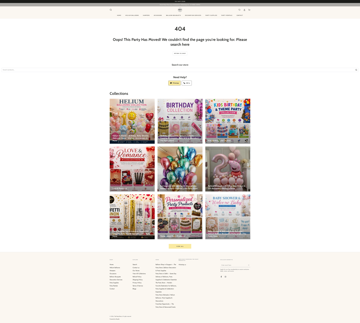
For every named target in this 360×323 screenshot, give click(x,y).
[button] (110, 10)
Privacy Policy (137, 283)
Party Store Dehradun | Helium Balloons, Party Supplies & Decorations (165, 298)
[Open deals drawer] (239, 10)
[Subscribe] (249, 265)
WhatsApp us (182, 264)
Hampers (112, 271)
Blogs (134, 289)
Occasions (113, 274)
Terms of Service (138, 286)
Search (135, 264)
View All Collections (139, 274)
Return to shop (180, 53)
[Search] (356, 70)
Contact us (136, 268)
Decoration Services (116, 280)
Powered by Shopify (114, 319)
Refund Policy (137, 277)
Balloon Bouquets (115, 277)
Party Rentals (114, 286)
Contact (112, 289)
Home (111, 264)
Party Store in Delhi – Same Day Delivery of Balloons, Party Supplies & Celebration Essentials (166, 277)
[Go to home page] (180, 9)
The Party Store (118, 316)
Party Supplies (114, 283)
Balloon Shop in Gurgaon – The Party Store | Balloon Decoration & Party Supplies (166, 267)
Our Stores (136, 271)
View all (180, 246)
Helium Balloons (115, 268)
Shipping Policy (138, 280)
